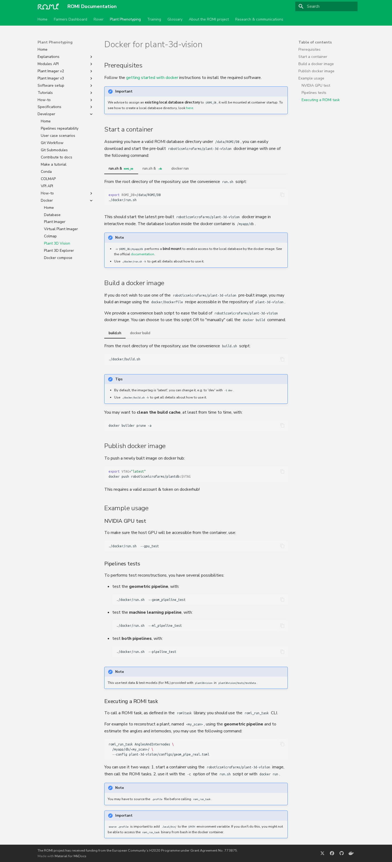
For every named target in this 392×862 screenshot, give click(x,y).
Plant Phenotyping (125, 19)
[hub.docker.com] (351, 853)
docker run (180, 168)
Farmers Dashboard (70, 19)
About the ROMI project (209, 19)
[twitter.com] (322, 853)
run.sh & (121, 168)
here (189, 108)
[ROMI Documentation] (48, 6)
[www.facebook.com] (332, 853)
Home (42, 19)
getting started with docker (152, 78)
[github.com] (341, 853)
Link (212, 44)
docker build (140, 333)
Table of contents (315, 42)
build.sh (115, 333)
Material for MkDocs (70, 856)
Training (154, 19)
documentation (142, 254)
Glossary (174, 19)
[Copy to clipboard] (282, 194)
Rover (98, 19)
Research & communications (259, 19)
